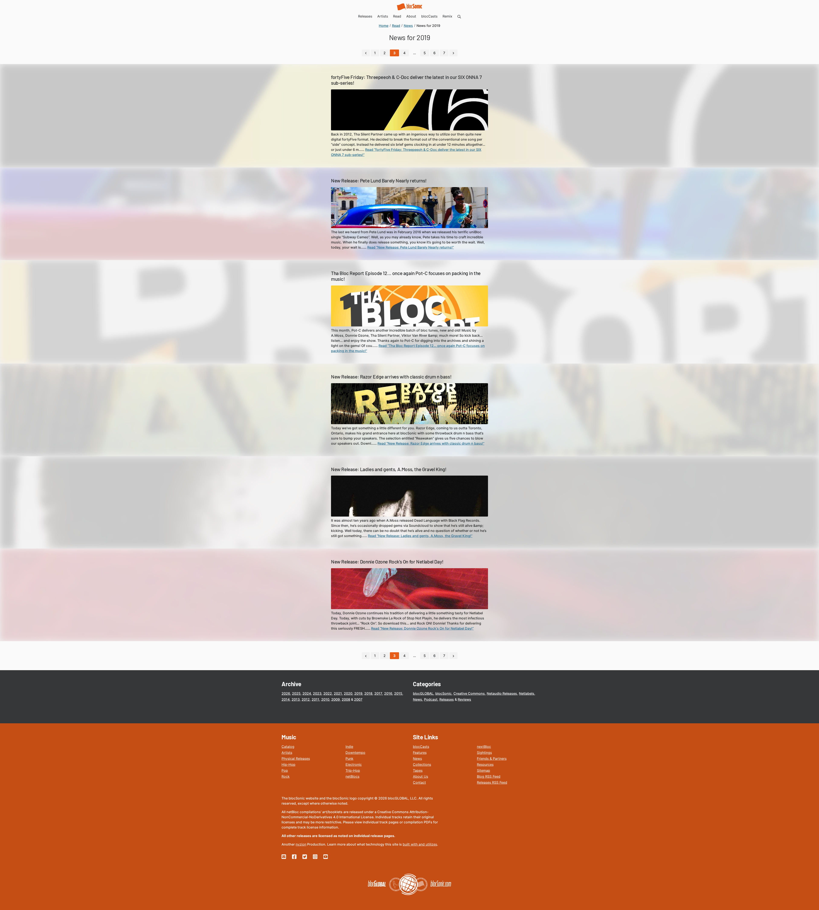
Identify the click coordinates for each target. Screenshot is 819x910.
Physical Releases (296, 758)
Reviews (464, 699)
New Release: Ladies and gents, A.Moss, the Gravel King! (389, 469)
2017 (378, 693)
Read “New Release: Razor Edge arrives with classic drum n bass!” (431, 443)
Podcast (430, 699)
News (417, 699)
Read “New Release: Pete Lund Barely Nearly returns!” (410, 247)
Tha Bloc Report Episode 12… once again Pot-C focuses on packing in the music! (406, 276)
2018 (368, 693)
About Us (420, 776)
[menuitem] (459, 16)
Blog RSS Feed (488, 776)
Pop (285, 770)
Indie (349, 746)
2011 (315, 699)
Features (420, 752)
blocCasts (421, 746)
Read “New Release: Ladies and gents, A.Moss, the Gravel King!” (420, 536)
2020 (348, 693)
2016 (388, 693)
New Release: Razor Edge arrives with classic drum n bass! (391, 377)
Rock (286, 776)
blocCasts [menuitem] (429, 16)
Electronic (354, 764)
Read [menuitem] (397, 16)
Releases (446, 699)
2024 (306, 693)
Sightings (484, 752)
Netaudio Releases (502, 693)
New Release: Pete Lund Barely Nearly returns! (379, 180)
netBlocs (352, 776)
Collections (422, 764)
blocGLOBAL (423, 693)
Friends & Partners (492, 758)
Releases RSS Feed (492, 782)
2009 (335, 699)
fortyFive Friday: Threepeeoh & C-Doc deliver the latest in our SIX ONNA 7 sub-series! (406, 80)
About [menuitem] (411, 16)
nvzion (301, 844)
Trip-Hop (353, 770)
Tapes (418, 770)
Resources (485, 764)
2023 (317, 693)
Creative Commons (469, 693)
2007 (358, 699)
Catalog (288, 746)
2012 (306, 699)
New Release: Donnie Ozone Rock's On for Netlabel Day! (387, 562)
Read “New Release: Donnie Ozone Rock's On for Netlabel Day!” (422, 628)
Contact (419, 782)
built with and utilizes (420, 844)
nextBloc (484, 746)
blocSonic (443, 693)
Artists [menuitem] (382, 16)
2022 (327, 693)
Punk (349, 758)
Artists (287, 752)
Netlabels (526, 693)
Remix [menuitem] (447, 16)
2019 (358, 693)
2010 (325, 699)
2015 (398, 693)
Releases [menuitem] (365, 16)
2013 (296, 699)
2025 (296, 693)
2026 (286, 693)
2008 (346, 699)
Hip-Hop (288, 764)
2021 (338, 693)
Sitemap (483, 770)
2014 (286, 699)
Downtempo (355, 752)
